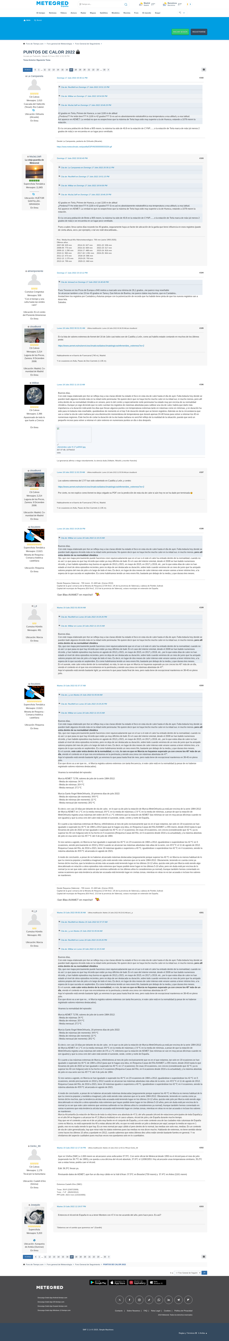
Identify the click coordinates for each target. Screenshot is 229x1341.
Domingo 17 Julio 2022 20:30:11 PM (72, 78)
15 (62, 70)
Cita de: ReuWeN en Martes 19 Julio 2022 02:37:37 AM (84, 922)
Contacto (119, 1311)
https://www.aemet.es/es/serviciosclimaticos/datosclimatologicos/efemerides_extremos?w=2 (101, 346)
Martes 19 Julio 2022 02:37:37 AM (71, 686)
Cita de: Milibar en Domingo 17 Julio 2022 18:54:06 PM (84, 96)
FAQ (145, 1311)
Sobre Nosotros (133, 1311)
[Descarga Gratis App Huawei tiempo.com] (137, 1282)
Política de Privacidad (183, 1311)
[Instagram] (139, 1299)
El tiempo (41, 13)
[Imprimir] (203, 70)
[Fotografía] (34, 1240)
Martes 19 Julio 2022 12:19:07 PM (71, 1206)
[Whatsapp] (159, 1299)
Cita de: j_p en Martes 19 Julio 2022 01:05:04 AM (81, 695)
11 (45, 70)
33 (104, 70)
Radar (83, 13)
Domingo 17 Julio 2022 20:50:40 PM (72, 158)
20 (84, 70)
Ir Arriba (28, 1257)
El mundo (146, 13)
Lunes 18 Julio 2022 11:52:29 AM (71, 472)
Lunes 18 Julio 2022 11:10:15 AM (71, 385)
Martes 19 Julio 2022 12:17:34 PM (71, 1148)
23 (98, 70)
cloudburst (35, 326)
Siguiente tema (43, 60)
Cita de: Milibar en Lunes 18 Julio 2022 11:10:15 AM (83, 538)
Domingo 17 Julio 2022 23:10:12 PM (72, 273)
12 (49, 70)
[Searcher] (125, 4)
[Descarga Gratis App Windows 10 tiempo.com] (157, 1282)
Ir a (171, 1273)
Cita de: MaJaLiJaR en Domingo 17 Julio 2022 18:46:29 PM (86, 105)
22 (93, 70)
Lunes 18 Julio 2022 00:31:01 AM (71, 328)
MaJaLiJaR (35, 156)
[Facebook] (129, 1299)
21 (89, 70)
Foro (136, 13)
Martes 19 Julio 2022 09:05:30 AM (71, 913)
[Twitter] (120, 1299)
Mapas (93, 13)
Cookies (167, 1311)
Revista (127, 13)
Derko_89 (35, 1146)
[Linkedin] (169, 1299)
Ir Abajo (28, 69)
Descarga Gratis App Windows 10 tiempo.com (54, 1310)
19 (80, 70)
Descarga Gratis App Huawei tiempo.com (52, 1306)
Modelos (116, 13)
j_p (35, 605)
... (41, 70)
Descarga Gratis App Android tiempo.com (52, 1298)
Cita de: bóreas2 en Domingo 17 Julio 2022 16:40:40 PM (85, 282)
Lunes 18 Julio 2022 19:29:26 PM (71, 529)
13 (53, 70)
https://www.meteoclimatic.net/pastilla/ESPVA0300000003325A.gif (84, 147)
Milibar (35, 382)
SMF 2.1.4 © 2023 (90, 1330)
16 (67, 70)
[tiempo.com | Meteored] (50, 1287)
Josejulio (35, 1204)
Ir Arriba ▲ (202, 1333)
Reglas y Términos (187, 1333)
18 (76, 70)
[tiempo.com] (52, 4)
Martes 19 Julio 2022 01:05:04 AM (71, 608)
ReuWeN (35, 526)
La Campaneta (35, 76)
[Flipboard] (188, 1299)
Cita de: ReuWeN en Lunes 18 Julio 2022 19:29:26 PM (84, 617)
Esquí (157, 13)
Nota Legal (155, 1311)
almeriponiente (35, 271)
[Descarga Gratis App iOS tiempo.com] (118, 1282)
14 (58, 70)
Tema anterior (29, 60)
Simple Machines (106, 1330)
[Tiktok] (149, 1299)
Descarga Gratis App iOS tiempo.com (51, 1302)
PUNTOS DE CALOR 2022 (49, 52)
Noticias (52, 13)
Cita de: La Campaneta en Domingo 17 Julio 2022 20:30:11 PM (87, 167)
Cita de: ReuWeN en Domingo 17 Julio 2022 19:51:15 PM (85, 87)
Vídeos (63, 13)
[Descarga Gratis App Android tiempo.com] (98, 1282)
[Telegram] (178, 1299)
